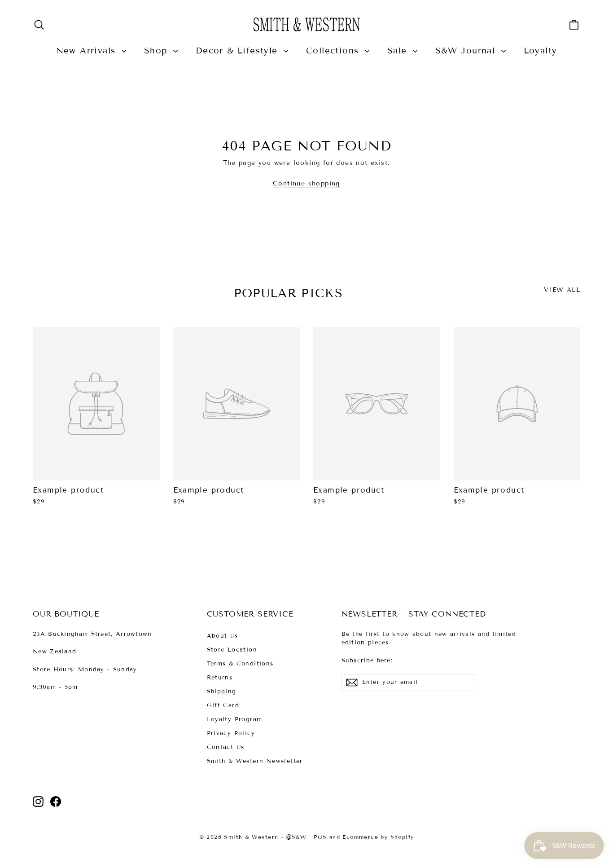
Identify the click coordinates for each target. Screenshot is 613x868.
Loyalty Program (235, 719)
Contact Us (226, 747)
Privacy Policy (231, 733)
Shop (157, 50)
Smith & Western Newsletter (255, 761)
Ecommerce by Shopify (378, 836)
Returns (220, 677)
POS (320, 836)
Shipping (221, 691)
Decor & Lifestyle (238, 50)
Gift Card (223, 705)
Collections (334, 50)
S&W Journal (467, 50)
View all (562, 290)
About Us (222, 635)
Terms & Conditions (240, 663)
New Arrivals (87, 50)
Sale (399, 50)
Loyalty (540, 50)
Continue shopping (306, 183)
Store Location (232, 649)
